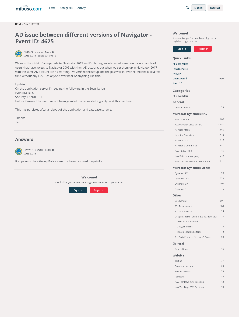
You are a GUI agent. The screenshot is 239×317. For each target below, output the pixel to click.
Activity (177, 73)
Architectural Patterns (187, 221)
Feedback (199, 276)
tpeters (28, 51)
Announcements (199, 107)
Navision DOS (199, 140)
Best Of (177, 83)
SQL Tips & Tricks (199, 211)
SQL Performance (199, 206)
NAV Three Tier (199, 119)
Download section (199, 266)
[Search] (187, 8)
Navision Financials (199, 135)
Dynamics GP (199, 183)
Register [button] (99, 190)
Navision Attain (199, 129)
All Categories (180, 63)
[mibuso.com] (29, 7)
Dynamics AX (199, 173)
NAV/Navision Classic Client (199, 124)
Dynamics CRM (199, 178)
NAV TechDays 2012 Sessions (199, 287)
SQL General (199, 200)
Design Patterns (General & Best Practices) (199, 216)
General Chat (199, 249)
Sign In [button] (78, 190)
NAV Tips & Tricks (199, 150)
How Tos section (199, 271)
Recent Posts (180, 68)
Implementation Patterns (200, 231)
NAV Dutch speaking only (199, 156)
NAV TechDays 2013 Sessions (199, 281)
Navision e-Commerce (199, 145)
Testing (199, 260)
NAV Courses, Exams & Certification (199, 161)
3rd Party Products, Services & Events (199, 237)
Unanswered (198, 78)
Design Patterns (200, 226)
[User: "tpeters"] (18, 53)
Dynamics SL (199, 189)
